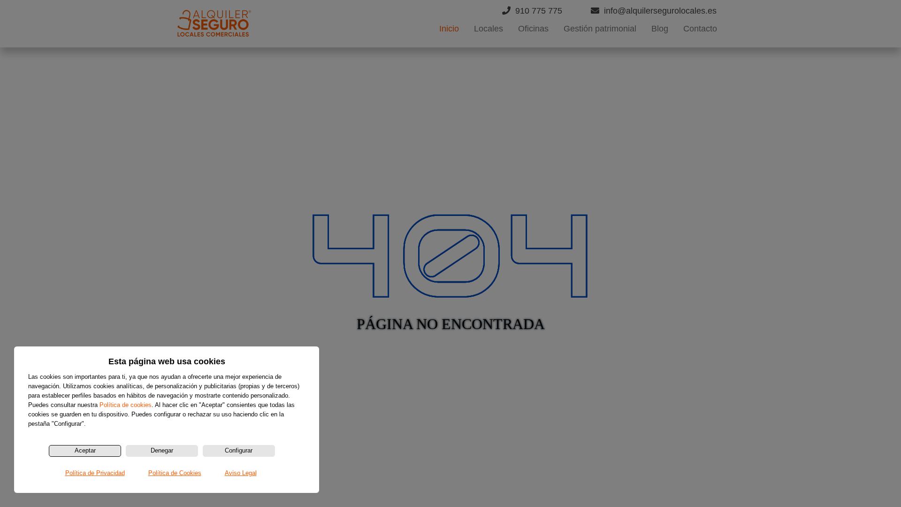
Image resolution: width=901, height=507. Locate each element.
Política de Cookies (174, 472)
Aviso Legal (241, 472)
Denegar (162, 450)
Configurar (238, 450)
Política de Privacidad (95, 472)
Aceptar (85, 450)
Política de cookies (125, 404)
